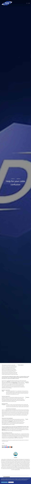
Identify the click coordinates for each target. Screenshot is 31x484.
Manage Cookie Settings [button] (4, 482)
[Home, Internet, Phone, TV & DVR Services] (7, 3)
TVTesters (15, 457)
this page (8, 381)
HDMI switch (4, 429)
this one (10, 421)
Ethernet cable (14, 382)
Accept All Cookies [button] (11, 482)
